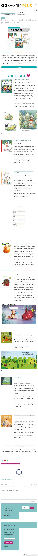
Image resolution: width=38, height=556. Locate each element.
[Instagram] (34, 14)
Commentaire (33, 501)
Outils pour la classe (21, 14)
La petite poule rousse (18, 241)
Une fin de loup (17, 377)
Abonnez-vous (8, 542)
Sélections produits (16, 463)
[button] (36, 121)
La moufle (16, 274)
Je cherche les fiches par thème (7, 14)
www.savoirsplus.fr (19, 446)
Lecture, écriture (6, 463)
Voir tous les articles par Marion (7, 479)
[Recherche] (32, 508)
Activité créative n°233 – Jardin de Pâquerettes (30, 485)
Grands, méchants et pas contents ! (21, 79)
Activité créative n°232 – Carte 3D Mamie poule (9, 485)
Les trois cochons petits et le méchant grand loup (24, 415)
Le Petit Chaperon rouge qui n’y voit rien (22, 140)
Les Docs (7, 12)
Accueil (2, 12)
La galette (16, 331)
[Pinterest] (36, 14)
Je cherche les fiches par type (18, 12)
